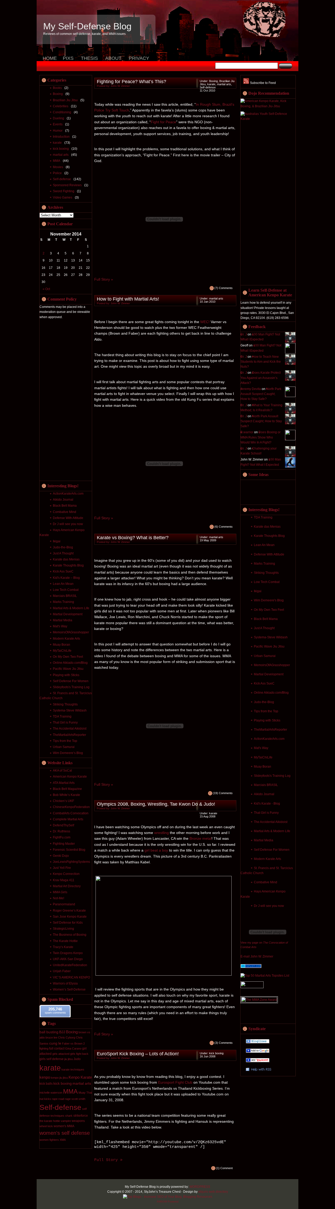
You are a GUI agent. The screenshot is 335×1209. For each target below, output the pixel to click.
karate (57, 143)
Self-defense (62, 179)
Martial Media (263, 840)
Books (57, 88)
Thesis (89, 58)
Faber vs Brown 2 (73, 1043)
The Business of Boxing (69, 935)
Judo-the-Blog (264, 702)
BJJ (62, 1032)
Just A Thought (264, 628)
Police (57, 173)
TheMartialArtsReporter (270, 729)
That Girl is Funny (266, 813)
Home (50, 58)
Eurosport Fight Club (175, 1082)
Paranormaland (64, 904)
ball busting (49, 1032)
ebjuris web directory (213, 1192)
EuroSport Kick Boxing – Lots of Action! (138, 1053)
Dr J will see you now (269, 906)
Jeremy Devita (251, 389)
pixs (68, 58)
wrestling (161, 833)
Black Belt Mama (266, 619)
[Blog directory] (251, 967)
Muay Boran (262, 766)
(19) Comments (223, 793)
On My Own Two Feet (269, 610)
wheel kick (46, 1126)
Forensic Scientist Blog (69, 850)
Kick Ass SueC (264, 683)
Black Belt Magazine (67, 789)
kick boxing (61, 149)
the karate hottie (50, 1120)
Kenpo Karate (80, 1077)
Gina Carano (73, 1048)
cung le (55, 1043)
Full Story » (103, 279)
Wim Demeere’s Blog (68, 753)
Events (58, 124)
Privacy (139, 58)
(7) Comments (223, 288)
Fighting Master (64, 844)
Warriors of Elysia (65, 983)
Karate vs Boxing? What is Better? (133, 537)
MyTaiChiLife (263, 757)
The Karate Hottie (65, 941)
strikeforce (80, 1115)
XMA (63, 1139)
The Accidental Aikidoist (270, 822)
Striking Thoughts (266, 573)
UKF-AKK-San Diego (68, 959)
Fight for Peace (163, 122)
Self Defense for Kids (68, 922)
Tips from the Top (266, 711)
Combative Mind (265, 882)
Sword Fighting (63, 191)
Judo (77, 1059)
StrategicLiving (63, 928)
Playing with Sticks (267, 720)
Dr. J (244, 334)
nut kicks (45, 1098)
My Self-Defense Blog (87, 26)
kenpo (45, 1077)
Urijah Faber (62, 971)
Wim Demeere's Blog (269, 600)
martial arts (61, 155)
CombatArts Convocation (70, 813)
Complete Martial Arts (68, 819)
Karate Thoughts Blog (269, 536)
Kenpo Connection (66, 874)
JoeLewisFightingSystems (71, 862)
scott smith (78, 1098)
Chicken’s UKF (63, 801)
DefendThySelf (63, 825)
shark (68, 1115)
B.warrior (247, 432)
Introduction (61, 136)
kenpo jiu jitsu (59, 1077)
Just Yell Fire (62, 868)
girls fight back (79, 1053)
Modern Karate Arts (267, 859)
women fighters (49, 1139)
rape (55, 1098)
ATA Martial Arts (64, 783)
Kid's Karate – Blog (66, 578)
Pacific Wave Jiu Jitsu (269, 646)
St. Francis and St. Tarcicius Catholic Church (267, 870)
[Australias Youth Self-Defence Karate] (268, 119)
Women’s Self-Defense (69, 989)
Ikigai (257, 591)
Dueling (58, 118)
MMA (56, 161)
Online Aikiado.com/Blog (271, 692)
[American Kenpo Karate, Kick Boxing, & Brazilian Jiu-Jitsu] (268, 106)
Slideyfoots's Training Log (272, 776)
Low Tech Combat (267, 582)
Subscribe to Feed (262, 83)
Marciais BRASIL (266, 785)
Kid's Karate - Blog (267, 803)
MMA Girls (60, 892)
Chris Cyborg (66, 1037)
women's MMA (64, 1126)
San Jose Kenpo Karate (70, 916)
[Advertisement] (261, 203)
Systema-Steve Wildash (271, 637)
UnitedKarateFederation (70, 965)
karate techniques (73, 1069)
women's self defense (65, 1133)
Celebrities (60, 106)
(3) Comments (223, 1042)
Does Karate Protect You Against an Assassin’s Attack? (261, 377)
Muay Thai (85, 1092)
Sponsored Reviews (67, 185)
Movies (58, 167)
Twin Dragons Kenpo (68, 953)
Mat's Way (261, 748)
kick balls (46, 1083)
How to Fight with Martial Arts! (128, 299)
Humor (58, 130)
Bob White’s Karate (66, 795)
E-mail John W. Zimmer (257, 956)
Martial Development (268, 674)
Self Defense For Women (271, 850)
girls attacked (60, 1053)
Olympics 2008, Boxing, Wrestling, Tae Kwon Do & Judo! (156, 804)
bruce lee (51, 1037)
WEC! (205, 322)
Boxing (58, 94)
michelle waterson (51, 1092)
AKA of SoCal (62, 770)
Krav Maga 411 (63, 880)
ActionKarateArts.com (269, 739)
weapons (78, 1121)
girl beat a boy (156, 850)
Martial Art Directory (67, 886)
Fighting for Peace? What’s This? (131, 81)
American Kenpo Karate (70, 776)
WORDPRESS (199, 1187)
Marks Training (264, 563)
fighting (44, 1048)
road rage (64, 1098)
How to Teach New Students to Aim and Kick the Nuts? (261, 361)
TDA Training (263, 517)
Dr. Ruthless (61, 831)
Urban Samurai (265, 656)
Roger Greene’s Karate (69, 910)
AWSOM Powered (167, 1201)
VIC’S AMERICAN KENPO (71, 977)
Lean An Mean (264, 545)
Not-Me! (58, 898)
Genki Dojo (61, 856)
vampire (66, 1120)
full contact (56, 1048)
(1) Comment (224, 1168)
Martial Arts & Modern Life (272, 831)
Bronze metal (200, 838)
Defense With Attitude (269, 554)
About (113, 58)
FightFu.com (61, 837)
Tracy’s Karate (63, 947)
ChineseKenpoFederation (71, 807)
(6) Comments (223, 526)
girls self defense (52, 1059)
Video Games (62, 197)
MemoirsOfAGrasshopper (272, 665)
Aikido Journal (264, 794)
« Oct (46, 289)
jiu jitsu (68, 1059)
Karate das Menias (267, 526)
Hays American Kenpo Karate (62, 532)
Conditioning (62, 112)
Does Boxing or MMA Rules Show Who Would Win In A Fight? (261, 437)
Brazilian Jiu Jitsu (65, 100)
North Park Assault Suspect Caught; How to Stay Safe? (261, 394)
